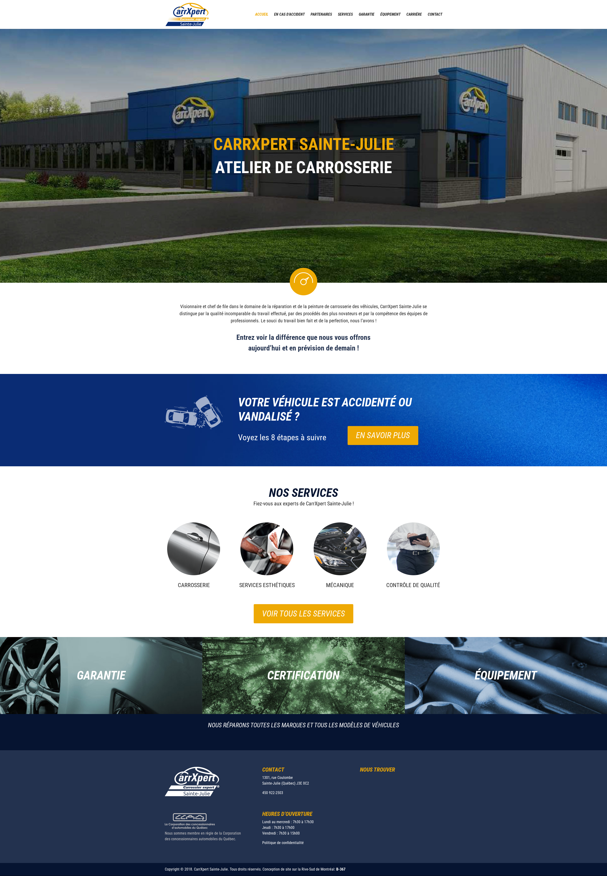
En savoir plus (383, 435)
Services (345, 15)
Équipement (390, 15)
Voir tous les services (303, 614)
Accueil (261, 15)
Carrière (414, 15)
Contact (435, 15)
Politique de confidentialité (283, 842)
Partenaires (321, 15)
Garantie (366, 15)
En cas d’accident (289, 15)
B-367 (340, 869)
